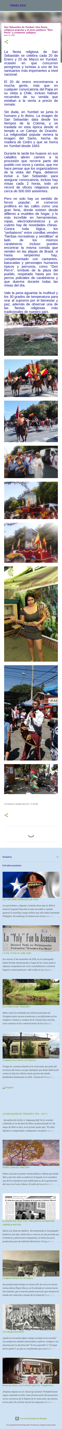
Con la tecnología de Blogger (33, 1418)
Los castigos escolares (13, 1332)
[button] (6, 42)
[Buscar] (57, 5)
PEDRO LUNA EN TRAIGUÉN (16, 1167)
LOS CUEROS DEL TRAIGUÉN (16, 1007)
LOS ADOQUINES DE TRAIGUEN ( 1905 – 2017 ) (25, 1114)
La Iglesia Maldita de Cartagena (18, 1278)
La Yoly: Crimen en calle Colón (17, 953)
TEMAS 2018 (18, 5)
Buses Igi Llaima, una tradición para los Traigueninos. (28, 1385)
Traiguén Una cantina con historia (19, 1060)
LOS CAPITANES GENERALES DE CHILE (20, 899)
